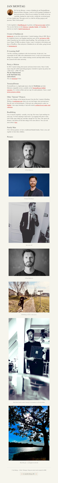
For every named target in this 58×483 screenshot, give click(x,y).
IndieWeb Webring (28, 474)
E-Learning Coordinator (42, 12)
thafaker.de (35, 10)
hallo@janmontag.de (24, 29)
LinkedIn (31, 27)
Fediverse (25, 27)
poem (48, 16)
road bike (16, 16)
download (14, 78)
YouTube (43, 27)
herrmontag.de (13, 46)
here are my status (40, 25)
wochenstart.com (17, 101)
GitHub (9, 105)
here (16, 122)
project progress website (13, 92)
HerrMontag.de (22, 25)
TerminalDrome (45, 10)
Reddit (36, 27)
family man (15, 18)
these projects (41, 18)
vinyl (28, 16)
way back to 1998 (44, 38)
